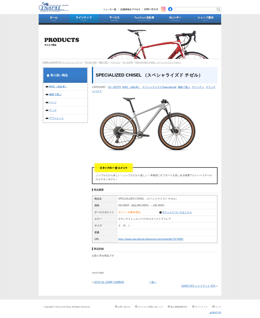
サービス (114, 19)
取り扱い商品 (91, 62)
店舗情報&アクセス (130, 9)
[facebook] (170, 8)
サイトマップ (201, 307)
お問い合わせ (150, 9)
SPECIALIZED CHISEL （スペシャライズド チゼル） (158, 62)
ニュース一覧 (110, 9)
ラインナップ (84, 19)
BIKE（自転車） (131, 87)
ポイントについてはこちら (177, 212)
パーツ (53, 102)
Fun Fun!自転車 (145, 19)
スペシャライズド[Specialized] (159, 87)
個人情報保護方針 (179, 307)
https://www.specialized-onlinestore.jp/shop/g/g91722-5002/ (150, 239)
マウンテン (115, 62)
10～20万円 (128, 62)
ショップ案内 (205, 19)
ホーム (54, 19)
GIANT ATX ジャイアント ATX (198, 285)
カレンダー (175, 19)
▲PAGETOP (215, 312)
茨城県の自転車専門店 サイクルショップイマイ (62, 62)
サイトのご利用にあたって (150, 307)
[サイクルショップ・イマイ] (54, 3)
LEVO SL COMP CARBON (109, 282)
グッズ (53, 110)
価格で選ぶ (103, 62)
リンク (218, 307)
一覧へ (152, 282)
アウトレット (56, 118)
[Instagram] (163, 8)
